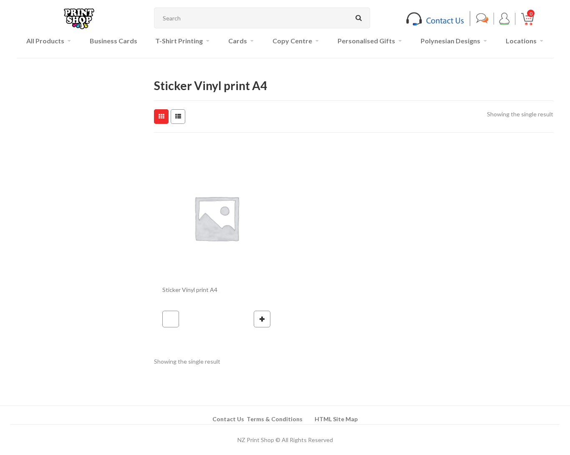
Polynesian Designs (450, 41)
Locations (521, 41)
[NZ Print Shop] (79, 18)
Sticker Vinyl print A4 (189, 289)
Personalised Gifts (366, 41)
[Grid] (161, 116)
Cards (237, 41)
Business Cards (113, 41)
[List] (178, 116)
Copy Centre (292, 41)
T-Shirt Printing (179, 41)
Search (358, 18)
